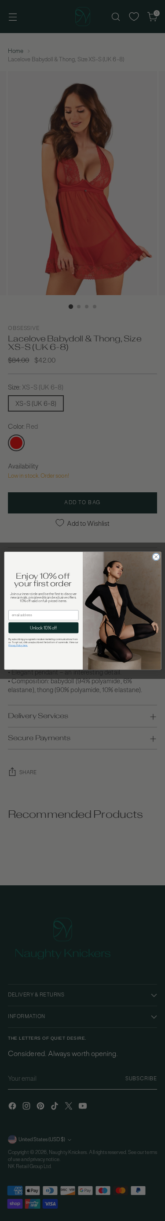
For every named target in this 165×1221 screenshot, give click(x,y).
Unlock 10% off (43, 627)
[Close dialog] (155, 556)
